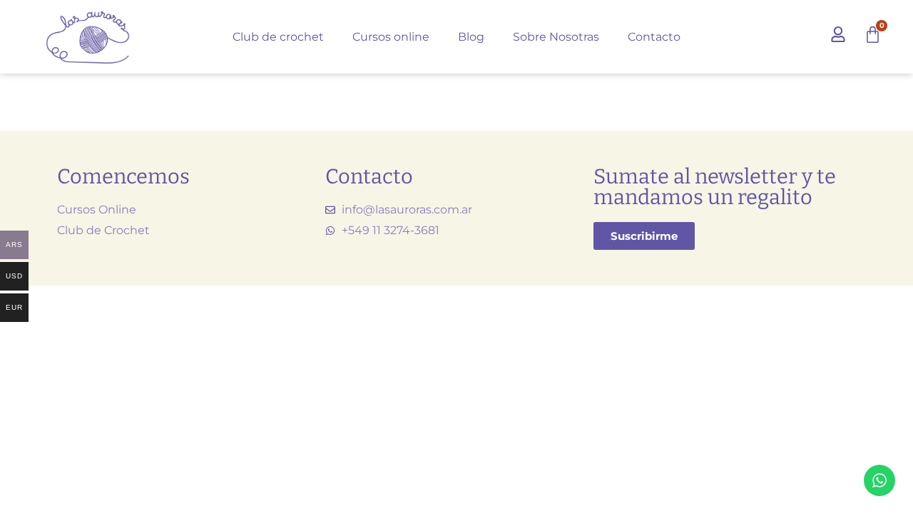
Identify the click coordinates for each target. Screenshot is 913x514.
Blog (471, 37)
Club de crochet (278, 37)
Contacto (654, 37)
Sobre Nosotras (556, 37)
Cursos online (390, 37)
